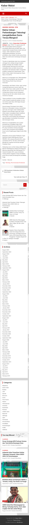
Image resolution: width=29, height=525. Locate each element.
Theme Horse (16, 520)
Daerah (4, 393)
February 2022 (6, 306)
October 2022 (6, 290)
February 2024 (6, 266)
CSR (3, 391)
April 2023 (5, 278)
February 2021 (6, 328)
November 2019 (6, 358)
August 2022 (5, 294)
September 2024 (6, 252)
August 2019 (5, 364)
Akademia (5, 27)
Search (25, 185)
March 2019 (5, 374)
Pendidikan (5, 423)
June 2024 (5, 258)
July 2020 (4, 342)
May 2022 (4, 300)
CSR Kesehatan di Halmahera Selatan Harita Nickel (14, 171)
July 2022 (4, 296)
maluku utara (5, 411)
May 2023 (4, 276)
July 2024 (4, 256)
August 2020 (5, 340)
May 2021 (4, 324)
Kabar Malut (8, 5)
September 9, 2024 (7, 483)
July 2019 (4, 366)
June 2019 (5, 368)
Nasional (11, 27)
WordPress (20, 522)
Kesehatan (5, 407)
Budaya (4, 389)
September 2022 (6, 292)
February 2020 (6, 352)
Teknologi (7, 162)
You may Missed (8, 435)
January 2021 (6, 330)
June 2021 (5, 322)
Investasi (4, 405)
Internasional (5, 403)
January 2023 (6, 284)
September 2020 (6, 338)
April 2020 (5, 348)
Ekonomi (4, 395)
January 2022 (6, 308)
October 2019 (6, 360)
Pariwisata (5, 419)
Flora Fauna (5, 399)
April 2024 (5, 262)
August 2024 (5, 254)
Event (3, 397)
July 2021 (4, 320)
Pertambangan (6, 425)
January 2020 (6, 354)
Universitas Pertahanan (19, 162)
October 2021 (6, 314)
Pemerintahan (6, 421)
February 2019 (6, 376)
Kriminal (4, 409)
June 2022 (5, 298)
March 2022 (5, 304)
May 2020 (4, 346)
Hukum (4, 401)
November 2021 (6, 312)
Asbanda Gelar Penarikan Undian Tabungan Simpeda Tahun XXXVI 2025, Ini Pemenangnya (13, 454)
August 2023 (5, 270)
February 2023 (6, 282)
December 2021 (6, 310)
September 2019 (6, 362)
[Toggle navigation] (3, 13)
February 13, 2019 (7, 40)
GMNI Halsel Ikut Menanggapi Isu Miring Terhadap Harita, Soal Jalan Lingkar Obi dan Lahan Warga (14, 506)
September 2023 (6, 268)
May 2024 (4, 260)
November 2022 (6, 288)
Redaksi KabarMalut (17, 40)
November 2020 (6, 334)
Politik (4, 427)
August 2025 (5, 250)
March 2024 (5, 264)
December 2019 (6, 356)
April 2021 (5, 326)
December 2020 (6, 332)
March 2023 (5, 280)
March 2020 (5, 350)
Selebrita (4, 429)
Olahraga (4, 415)
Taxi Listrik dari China (19, 177)
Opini (16, 27)
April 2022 (5, 302)
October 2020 (6, 336)
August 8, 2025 (6, 445)
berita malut (5, 387)
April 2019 (5, 372)
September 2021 (6, 316)
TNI (11, 162)
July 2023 (4, 272)
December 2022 (6, 286)
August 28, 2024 (6, 510)
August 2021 (5, 318)
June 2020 (5, 344)
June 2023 (5, 274)
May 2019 (4, 370)
